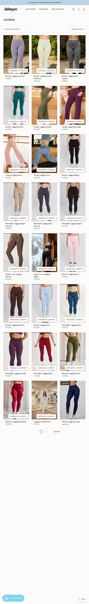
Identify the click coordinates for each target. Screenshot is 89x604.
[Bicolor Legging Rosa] (73, 252)
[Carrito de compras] (84, 9)
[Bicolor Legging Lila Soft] (16, 54)
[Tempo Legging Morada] (73, 105)
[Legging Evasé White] (44, 400)
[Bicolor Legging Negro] (73, 153)
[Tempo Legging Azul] (44, 153)
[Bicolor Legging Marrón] (16, 303)
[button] (30, 9)
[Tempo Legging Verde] (44, 105)
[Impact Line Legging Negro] (44, 252)
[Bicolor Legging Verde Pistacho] (44, 54)
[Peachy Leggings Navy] (73, 400)
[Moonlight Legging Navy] (73, 303)
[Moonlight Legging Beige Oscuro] (16, 202)
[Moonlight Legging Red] (44, 351)
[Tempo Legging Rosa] (16, 153)
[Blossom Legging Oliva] (73, 351)
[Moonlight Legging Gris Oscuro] (44, 202)
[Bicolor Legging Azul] (44, 303)
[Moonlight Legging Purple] (16, 351)
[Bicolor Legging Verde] (16, 105)
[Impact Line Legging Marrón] (16, 252)
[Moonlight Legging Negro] (73, 202)
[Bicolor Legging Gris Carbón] (73, 54)
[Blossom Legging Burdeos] (16, 400)
